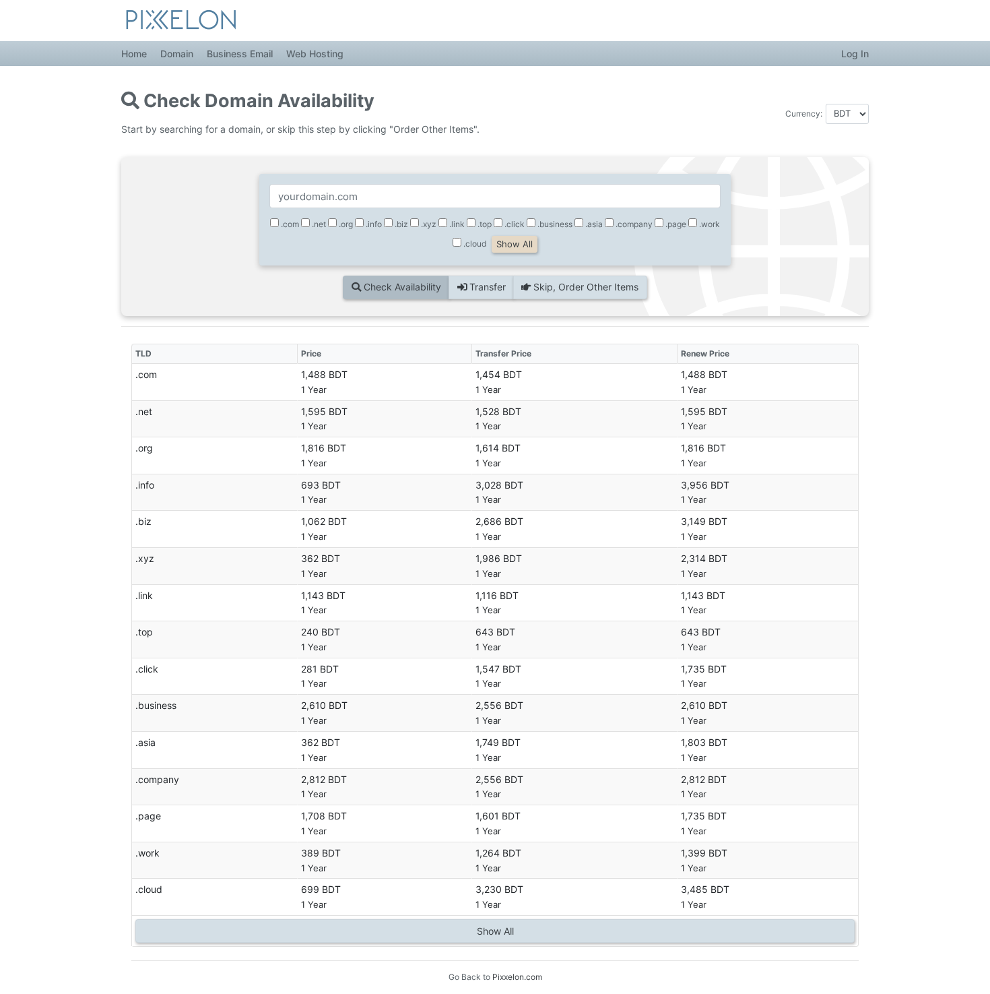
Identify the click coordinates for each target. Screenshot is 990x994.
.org (345, 224)
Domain (176, 53)
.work (708, 224)
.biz (400, 224)
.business (553, 224)
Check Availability (401, 286)
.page (674, 224)
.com (289, 224)
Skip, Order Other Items (584, 286)
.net (318, 224)
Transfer (486, 286)
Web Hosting (314, 53)
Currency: (803, 113)
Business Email (240, 53)
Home (134, 53)
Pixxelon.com (517, 977)
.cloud (473, 244)
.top (483, 224)
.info (373, 224)
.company (633, 224)
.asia (593, 224)
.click (513, 224)
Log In (855, 53)
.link (456, 224)
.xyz (427, 224)
